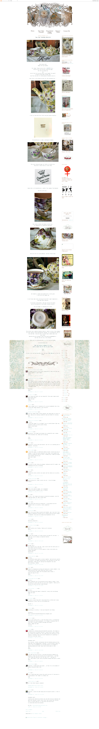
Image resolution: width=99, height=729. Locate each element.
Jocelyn (29, 608)
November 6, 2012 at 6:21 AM (35, 491)
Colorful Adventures (67, 502)
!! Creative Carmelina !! (66, 483)
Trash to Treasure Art (67, 477)
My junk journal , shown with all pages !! (67, 459)
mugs (64, 516)
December (66, 358)
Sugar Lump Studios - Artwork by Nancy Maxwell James (67, 438)
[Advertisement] (49, 722)
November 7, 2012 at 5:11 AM (35, 626)
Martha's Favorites (67, 512)
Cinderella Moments (67, 418)
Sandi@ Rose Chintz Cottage (34, 378)
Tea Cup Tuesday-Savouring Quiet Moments (68, 363)
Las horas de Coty (67, 431)
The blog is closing (67, 428)
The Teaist (30, 598)
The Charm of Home (32, 525)
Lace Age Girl (66, 469)
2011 (64, 397)
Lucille (29, 404)
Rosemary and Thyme (32, 478)
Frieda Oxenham (66, 415)
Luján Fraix (65, 430)
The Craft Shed (66, 498)
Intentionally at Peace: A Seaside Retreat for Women (67, 453)
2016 (64, 350)
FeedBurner (70, 220)
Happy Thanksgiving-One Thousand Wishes (68, 367)
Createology (65, 487)
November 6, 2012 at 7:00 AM (35, 507)
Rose (64, 416)
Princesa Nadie (66, 448)
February (66, 393)
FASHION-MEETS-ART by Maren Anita (35, 685)
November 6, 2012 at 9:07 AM (35, 531)
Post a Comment (29, 709)
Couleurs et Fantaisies (65, 515)
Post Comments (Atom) (37, 713)
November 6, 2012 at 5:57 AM (35, 484)
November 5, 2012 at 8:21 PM (35, 409)
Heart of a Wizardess (67, 423)
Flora (29, 533)
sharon (29, 462)
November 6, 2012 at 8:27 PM (35, 615)
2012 (64, 357)
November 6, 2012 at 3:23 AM (35, 447)
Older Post (58, 711)
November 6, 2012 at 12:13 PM (35, 575)
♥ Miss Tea (30, 431)
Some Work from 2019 (67, 463)
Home (43, 711)
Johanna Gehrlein (32, 556)
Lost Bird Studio (66, 495)
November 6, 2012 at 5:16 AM (35, 475)
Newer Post (28, 711)
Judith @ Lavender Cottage (34, 369)
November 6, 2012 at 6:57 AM (35, 499)
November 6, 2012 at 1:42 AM (35, 428)
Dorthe (29, 543)
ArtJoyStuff (65, 434)
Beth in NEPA (31, 450)
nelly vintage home (67, 491)
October (66, 380)
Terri (69, 113)
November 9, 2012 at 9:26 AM (35, 669)
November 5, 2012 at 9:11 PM (35, 417)
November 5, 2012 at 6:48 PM (35, 375)
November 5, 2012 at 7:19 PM (35, 391)
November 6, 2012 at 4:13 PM (35, 605)
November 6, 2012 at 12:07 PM (35, 564)
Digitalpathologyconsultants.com (40, 705)
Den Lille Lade (66, 457)
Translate (71, 63)
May (65, 388)
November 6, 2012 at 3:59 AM (35, 459)
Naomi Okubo (65, 449)
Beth (29, 494)
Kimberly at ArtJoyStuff (33, 420)
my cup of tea (31, 394)
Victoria (30, 618)
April (65, 390)
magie (29, 567)
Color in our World (67, 507)
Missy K (64, 472)
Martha (44, 340)
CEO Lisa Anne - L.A (32, 588)
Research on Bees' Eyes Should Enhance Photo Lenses (67, 509)
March (65, 392)
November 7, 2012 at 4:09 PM (35, 661)
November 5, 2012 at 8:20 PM (35, 401)
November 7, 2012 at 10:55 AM (35, 650)
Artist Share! (67, 372)
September (66, 382)
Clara (29, 470)
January (66, 395)
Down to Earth (66, 427)
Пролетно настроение (67, 492)
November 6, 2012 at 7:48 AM (35, 516)
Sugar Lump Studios (32, 652)
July (65, 385)
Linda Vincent (31, 664)
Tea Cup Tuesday (32, 358)
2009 (64, 401)
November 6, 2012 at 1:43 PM (35, 595)
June (29, 672)
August (65, 383)
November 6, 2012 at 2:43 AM (35, 440)
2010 (64, 399)
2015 (64, 352)
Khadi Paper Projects (67, 466)
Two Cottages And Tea (32, 578)
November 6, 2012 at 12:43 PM (35, 585)
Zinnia (29, 629)
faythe (29, 519)
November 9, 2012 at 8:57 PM (35, 678)
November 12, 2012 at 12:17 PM (36, 694)
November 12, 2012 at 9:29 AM (35, 687)
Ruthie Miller (31, 487)
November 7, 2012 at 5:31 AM (35, 637)
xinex (29, 442)
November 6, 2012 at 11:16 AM (35, 553)
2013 (64, 355)
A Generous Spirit (67, 470)
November (66, 360)
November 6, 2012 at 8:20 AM (35, 522)
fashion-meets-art (32, 681)
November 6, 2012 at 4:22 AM (35, 467)
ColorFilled (30, 510)
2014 (64, 353)
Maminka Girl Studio (67, 462)
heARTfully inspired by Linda (67, 444)
